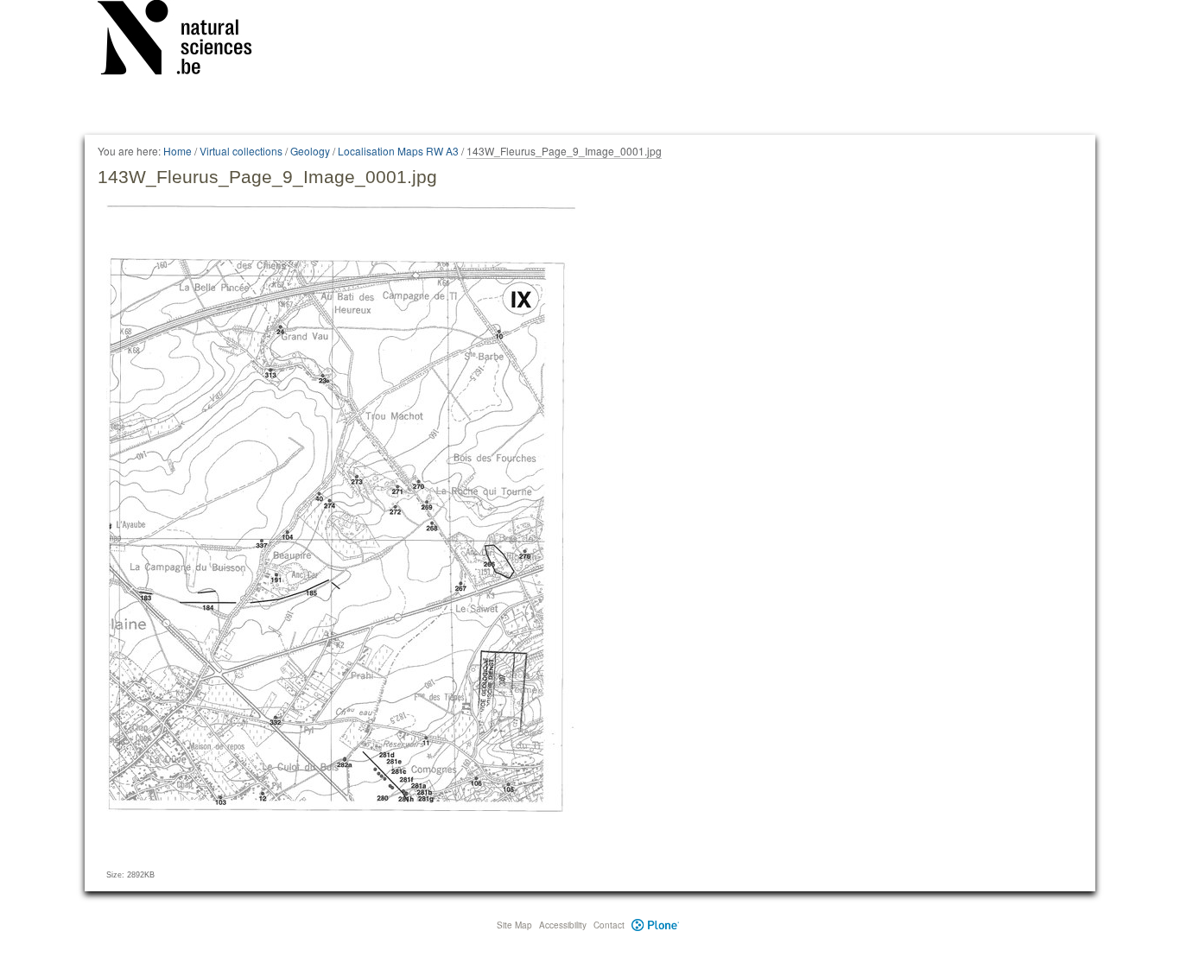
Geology (310, 150)
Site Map (514, 925)
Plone (655, 925)
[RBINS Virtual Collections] (186, 40)
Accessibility (563, 925)
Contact (609, 925)
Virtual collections (241, 150)
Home (177, 150)
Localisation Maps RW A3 (398, 150)
